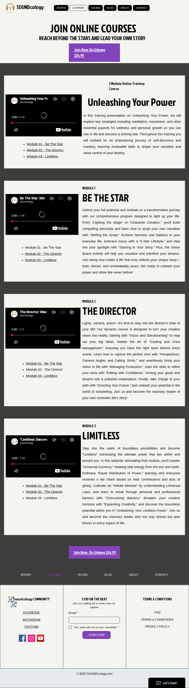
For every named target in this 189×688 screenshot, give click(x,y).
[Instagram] (31, 638)
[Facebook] (22, 638)
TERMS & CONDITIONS (157, 619)
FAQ (157, 612)
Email (73, 613)
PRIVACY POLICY (157, 626)
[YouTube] (40, 638)
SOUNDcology (30, 7)
